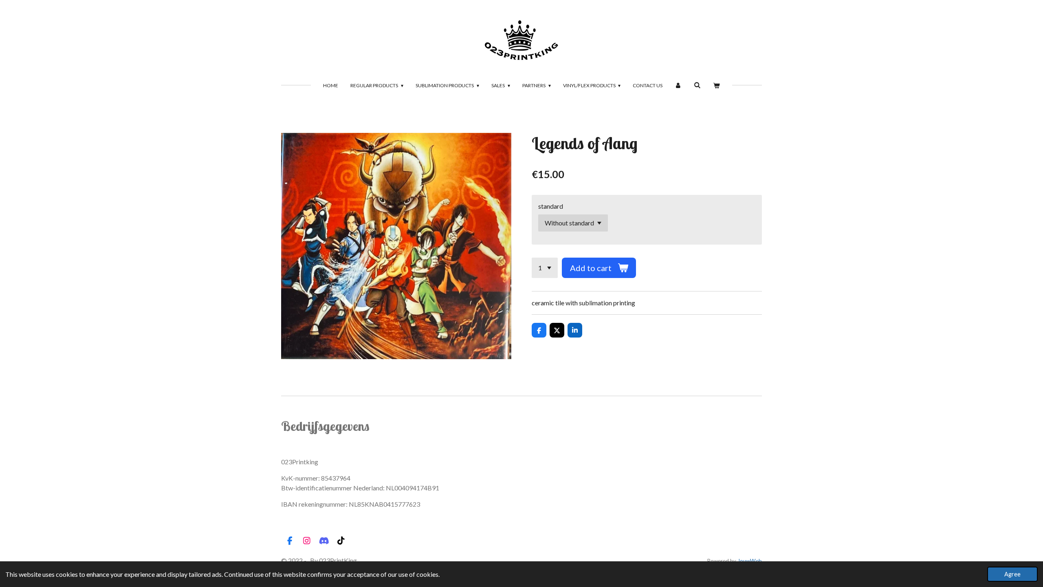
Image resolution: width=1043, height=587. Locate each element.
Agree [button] (1012, 574)
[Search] (697, 85)
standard (550, 206)
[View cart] (716, 85)
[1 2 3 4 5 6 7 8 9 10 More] (545, 268)
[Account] (678, 85)
